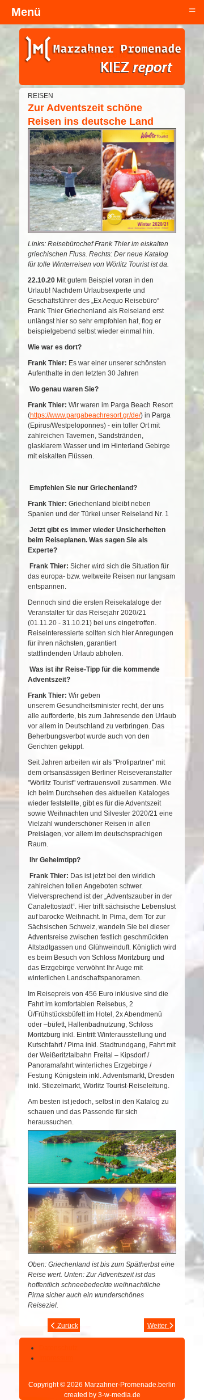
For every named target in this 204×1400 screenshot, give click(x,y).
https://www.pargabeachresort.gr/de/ (85, 415)
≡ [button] (192, 9)
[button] (164, 1360)
